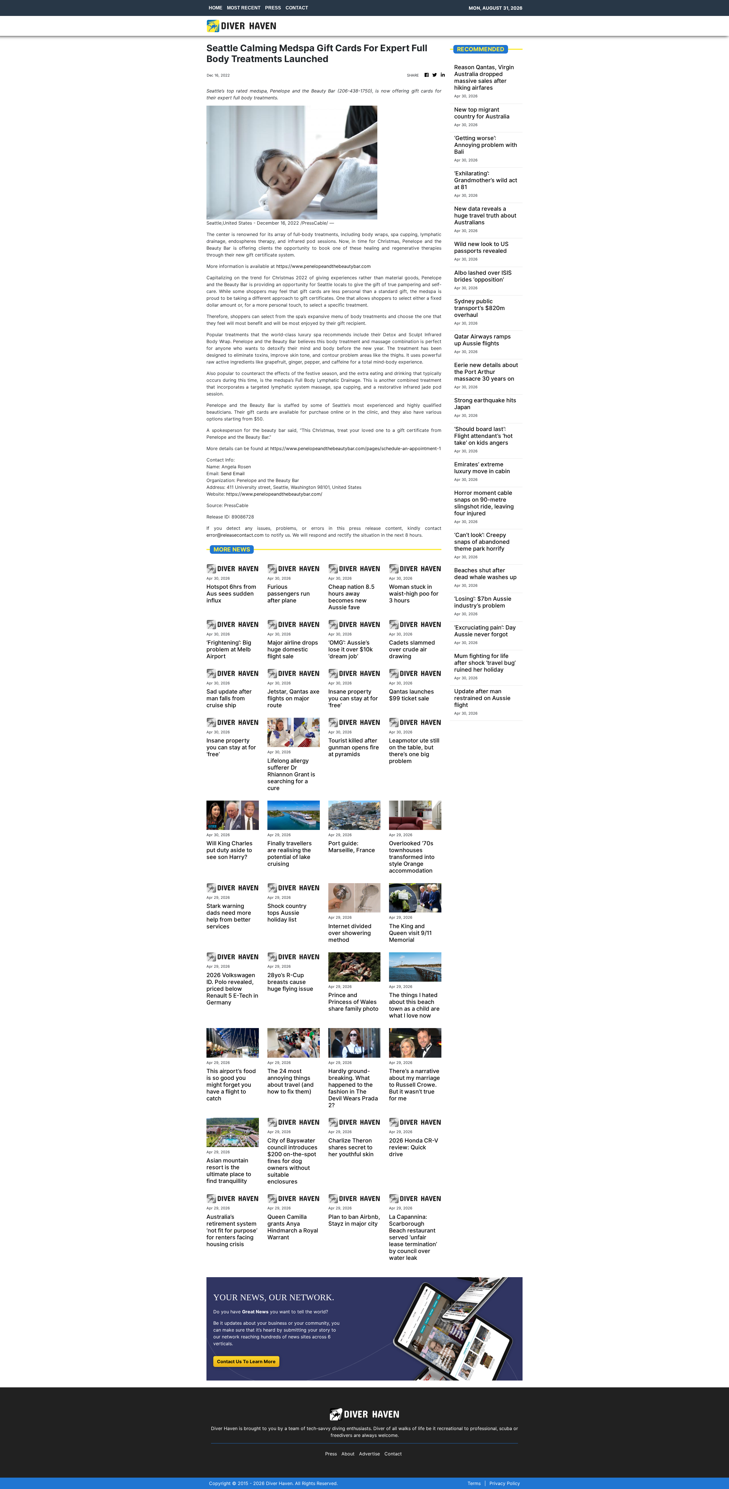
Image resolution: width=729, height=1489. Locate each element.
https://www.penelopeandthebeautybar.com (323, 266)
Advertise (369, 1454)
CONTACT (297, 7)
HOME (215, 7)
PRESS (273, 7)
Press (331, 1454)
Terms (474, 1483)
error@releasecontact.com (235, 535)
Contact (393, 1454)
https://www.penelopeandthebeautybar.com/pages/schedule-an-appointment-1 (355, 448)
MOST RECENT (244, 7)
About (348, 1454)
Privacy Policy (505, 1483)
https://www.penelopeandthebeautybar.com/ (274, 494)
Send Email (233, 473)
